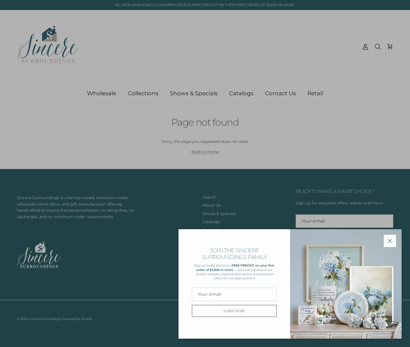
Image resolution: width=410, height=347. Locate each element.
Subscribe (234, 311)
